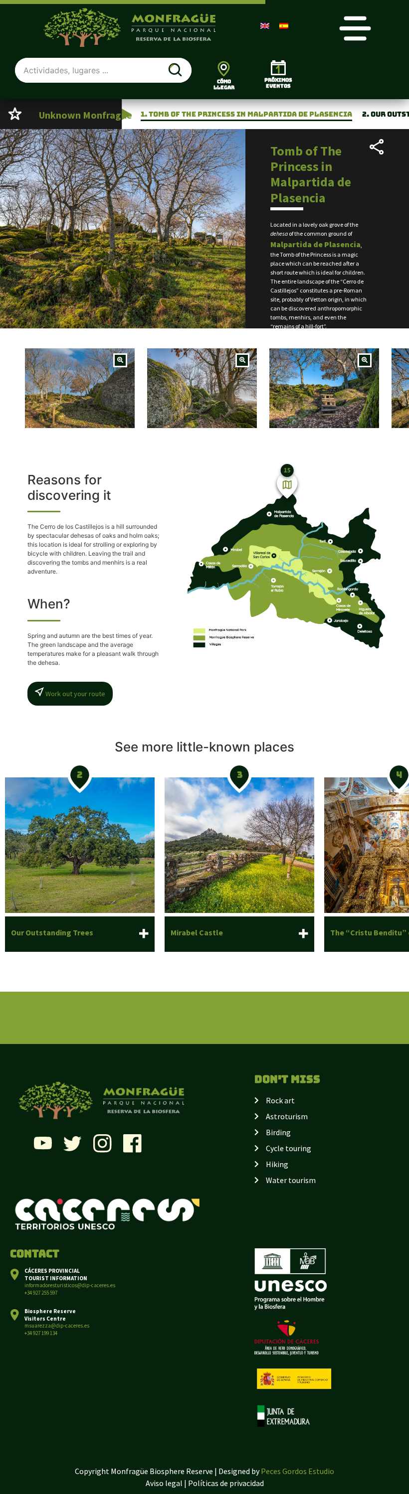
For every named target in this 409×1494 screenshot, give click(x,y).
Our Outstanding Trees (52, 932)
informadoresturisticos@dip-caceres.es (69, 1285)
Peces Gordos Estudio (297, 1471)
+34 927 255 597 (40, 1292)
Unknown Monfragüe (85, 115)
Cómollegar (223, 84)
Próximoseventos (278, 83)
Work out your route (74, 693)
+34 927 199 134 (40, 1333)
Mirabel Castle (197, 932)
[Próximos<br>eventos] (278, 67)
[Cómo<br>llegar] (223, 68)
